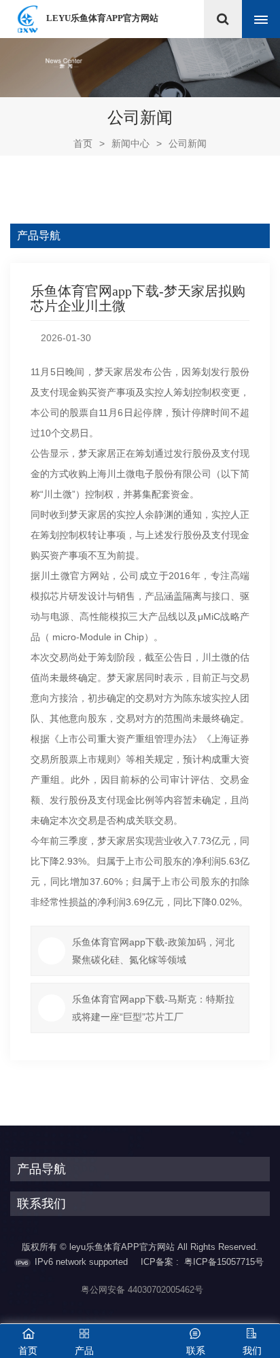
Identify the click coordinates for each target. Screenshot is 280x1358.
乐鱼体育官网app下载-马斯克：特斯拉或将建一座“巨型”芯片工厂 (153, 1008)
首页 (89, 143)
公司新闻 (188, 143)
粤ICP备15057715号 (224, 1262)
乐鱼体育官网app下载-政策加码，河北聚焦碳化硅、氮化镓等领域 (153, 951)
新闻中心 (130, 143)
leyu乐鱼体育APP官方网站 (102, 18)
